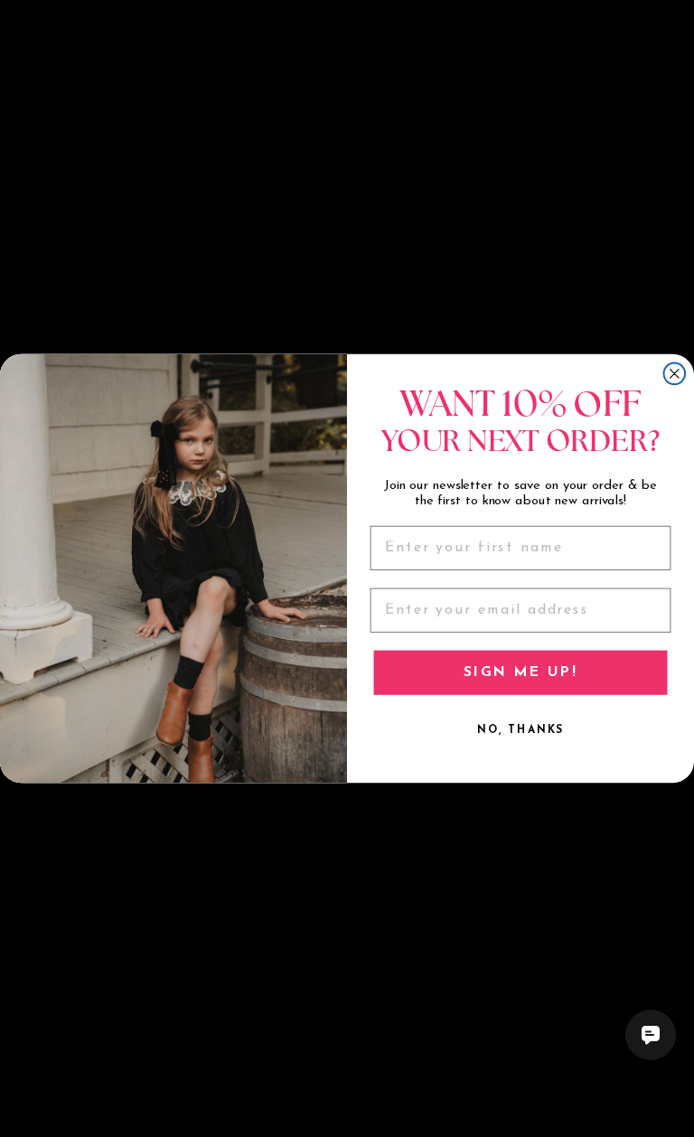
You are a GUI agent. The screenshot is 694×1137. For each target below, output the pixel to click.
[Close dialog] (675, 373)
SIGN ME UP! (520, 672)
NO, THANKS (520, 730)
